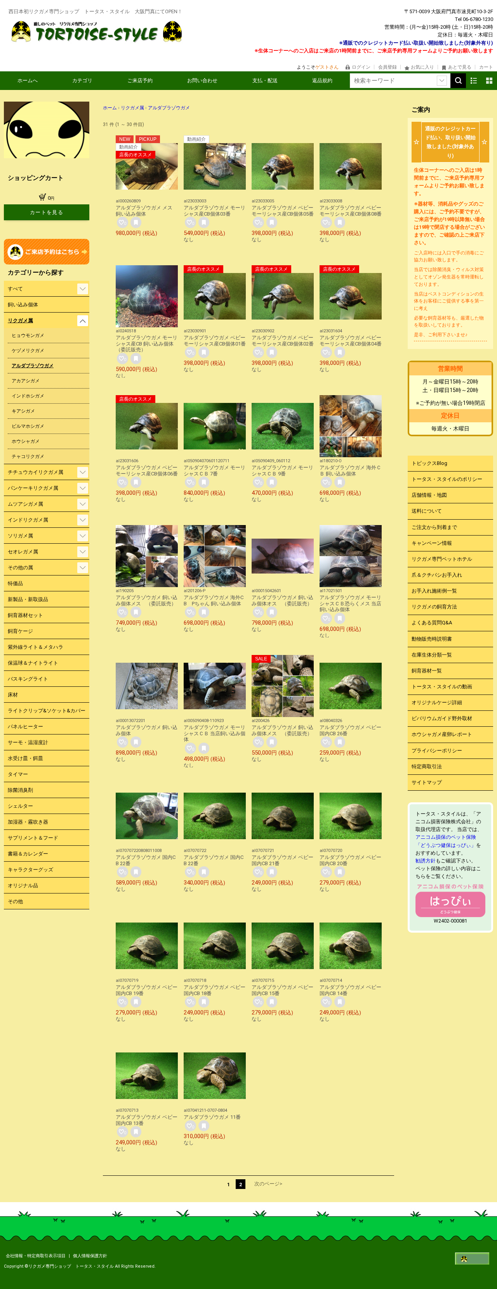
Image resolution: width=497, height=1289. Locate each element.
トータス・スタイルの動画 (442, 686)
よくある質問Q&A (432, 622)
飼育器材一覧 (427, 671)
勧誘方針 (425, 861)
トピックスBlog (429, 463)
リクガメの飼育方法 (434, 607)
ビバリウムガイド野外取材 (442, 718)
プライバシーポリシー (437, 750)
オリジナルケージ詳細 (437, 702)
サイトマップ (427, 782)
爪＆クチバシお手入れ (437, 575)
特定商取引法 (427, 766)
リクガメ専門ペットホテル (442, 559)
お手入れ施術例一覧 (434, 591)
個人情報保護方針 (90, 1255)
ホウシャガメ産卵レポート (442, 734)
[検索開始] (458, 80)
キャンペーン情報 (432, 543)
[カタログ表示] (489, 80)
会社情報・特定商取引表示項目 (36, 1255)
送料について (427, 511)
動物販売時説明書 (432, 639)
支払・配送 (265, 80)
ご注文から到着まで (434, 527)
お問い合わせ (202, 80)
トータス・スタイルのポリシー (447, 479)
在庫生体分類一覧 (432, 655)
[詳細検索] (442, 81)
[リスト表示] (473, 80)
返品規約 (322, 80)
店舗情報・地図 (429, 495)
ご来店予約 (140, 80)
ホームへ (27, 80)
